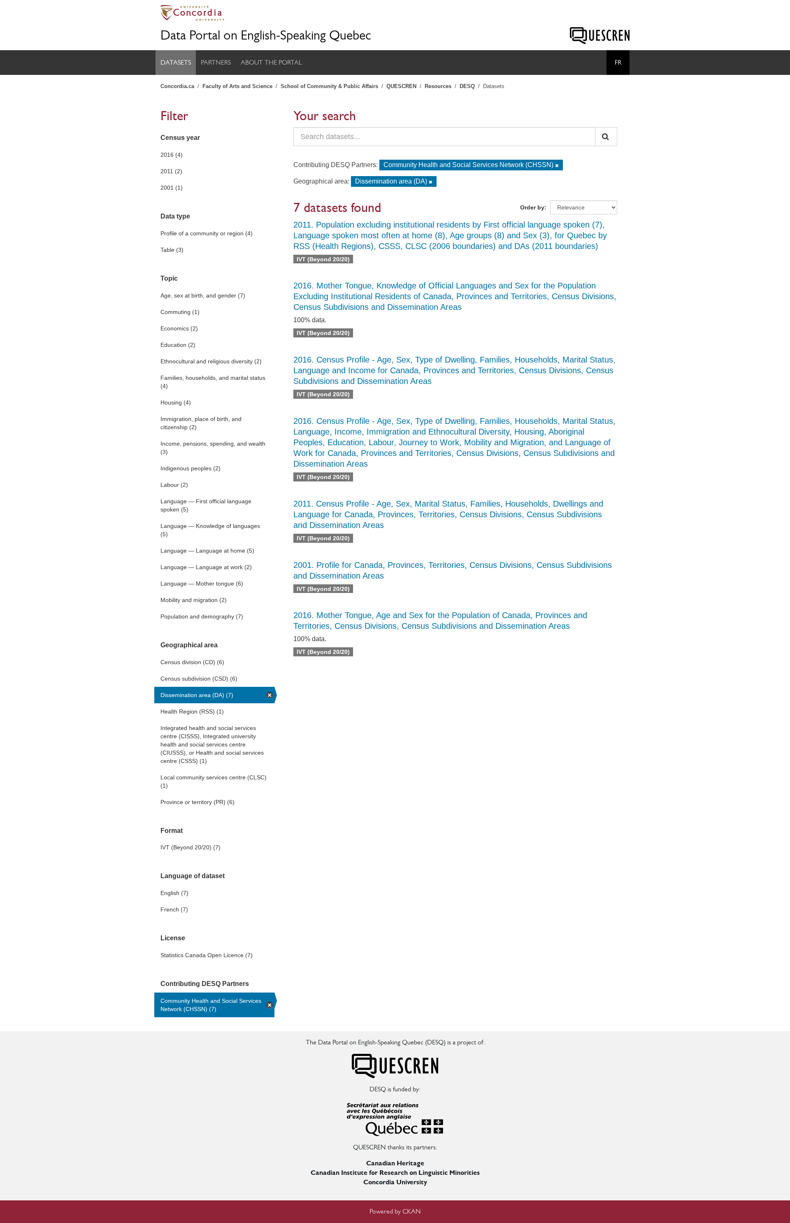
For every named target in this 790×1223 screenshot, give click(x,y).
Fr (618, 62)
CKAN (411, 1211)
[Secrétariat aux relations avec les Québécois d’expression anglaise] (395, 1118)
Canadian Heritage (395, 1163)
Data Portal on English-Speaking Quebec (265, 35)
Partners (216, 62)
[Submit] (606, 136)
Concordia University (395, 1182)
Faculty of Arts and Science (237, 86)
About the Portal (271, 62)
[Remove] (557, 165)
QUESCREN (401, 86)
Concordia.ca (177, 86)
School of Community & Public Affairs (329, 86)
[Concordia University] (395, 13)
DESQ (467, 86)
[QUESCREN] (600, 35)
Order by (532, 207)
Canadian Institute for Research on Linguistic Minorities (395, 1172)
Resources (438, 86)
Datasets (175, 62)
